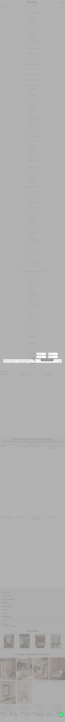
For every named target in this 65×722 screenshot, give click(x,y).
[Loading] (32, 361)
